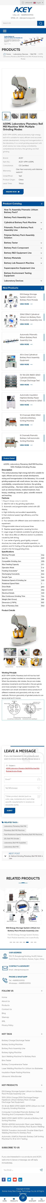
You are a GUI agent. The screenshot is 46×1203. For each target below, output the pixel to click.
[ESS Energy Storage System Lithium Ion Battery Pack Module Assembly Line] (11, 300)
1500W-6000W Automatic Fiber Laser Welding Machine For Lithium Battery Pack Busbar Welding (23, 1125)
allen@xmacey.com (23, 18)
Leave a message (23, 1198)
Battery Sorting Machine (12, 1045)
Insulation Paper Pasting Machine (16, 1073)
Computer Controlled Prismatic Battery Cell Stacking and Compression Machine (20, 1113)
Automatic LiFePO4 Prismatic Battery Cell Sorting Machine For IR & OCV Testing (23, 1138)
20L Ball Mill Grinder (11, 838)
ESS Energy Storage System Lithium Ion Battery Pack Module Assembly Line (29, 297)
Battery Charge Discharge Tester (16, 1041)
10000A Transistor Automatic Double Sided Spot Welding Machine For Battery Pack (22, 1132)
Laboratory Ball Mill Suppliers (15, 843)
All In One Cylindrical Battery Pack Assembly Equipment (29, 357)
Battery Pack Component (16, 248)
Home (8, 54)
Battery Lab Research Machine (19, 263)
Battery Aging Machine (11, 1053)
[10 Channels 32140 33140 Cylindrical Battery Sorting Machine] (11, 421)
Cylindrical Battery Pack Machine (20, 222)
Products (5, 1005)
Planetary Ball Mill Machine (14, 830)
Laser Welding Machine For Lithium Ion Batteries (22, 1069)
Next (42, 910)
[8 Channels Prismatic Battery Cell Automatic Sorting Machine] (11, 442)
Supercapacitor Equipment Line (19, 268)
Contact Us (7, 1009)
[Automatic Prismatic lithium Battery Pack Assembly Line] (11, 341)
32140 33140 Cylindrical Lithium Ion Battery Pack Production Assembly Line (31, 317)
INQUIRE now (11, 192)
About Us (6, 1001)
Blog (4, 1013)
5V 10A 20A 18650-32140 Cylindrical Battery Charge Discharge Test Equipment (30, 378)
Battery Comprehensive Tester (15, 1065)
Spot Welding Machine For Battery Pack (19, 1057)
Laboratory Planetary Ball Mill (15, 826)
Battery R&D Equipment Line (17, 253)
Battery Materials (12, 258)
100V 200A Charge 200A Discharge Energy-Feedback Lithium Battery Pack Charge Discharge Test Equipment (20, 1100)
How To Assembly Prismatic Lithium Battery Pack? (21, 211)
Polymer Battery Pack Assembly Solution (19, 236)
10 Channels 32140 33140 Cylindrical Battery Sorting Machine (30, 418)
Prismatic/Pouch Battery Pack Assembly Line (18, 229)
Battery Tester (11, 243)
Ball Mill (33, 54)
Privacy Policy (7, 1025)
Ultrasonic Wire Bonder (11, 1077)
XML (3, 1021)
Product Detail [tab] (9, 458)
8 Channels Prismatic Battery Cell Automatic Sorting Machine (30, 438)
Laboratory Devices (20, 54)
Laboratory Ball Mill (11, 847)
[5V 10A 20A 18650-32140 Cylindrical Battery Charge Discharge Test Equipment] (11, 381)
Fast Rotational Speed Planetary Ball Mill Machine (23, 834)
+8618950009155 (23, 15)
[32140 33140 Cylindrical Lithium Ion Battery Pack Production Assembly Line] (11, 321)
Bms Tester (6, 1061)
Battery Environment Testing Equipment (17, 274)
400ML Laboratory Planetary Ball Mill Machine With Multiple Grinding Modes (22, 770)
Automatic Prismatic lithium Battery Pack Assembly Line (28, 337)
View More (24, 304)
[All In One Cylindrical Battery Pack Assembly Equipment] (11, 361)
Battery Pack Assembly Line (17, 217)
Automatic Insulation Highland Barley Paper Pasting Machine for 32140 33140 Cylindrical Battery (31, 398)
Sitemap (5, 1017)
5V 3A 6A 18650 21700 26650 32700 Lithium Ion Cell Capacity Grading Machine (23, 1107)
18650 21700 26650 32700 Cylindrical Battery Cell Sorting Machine (22, 1119)
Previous (4, 910)
